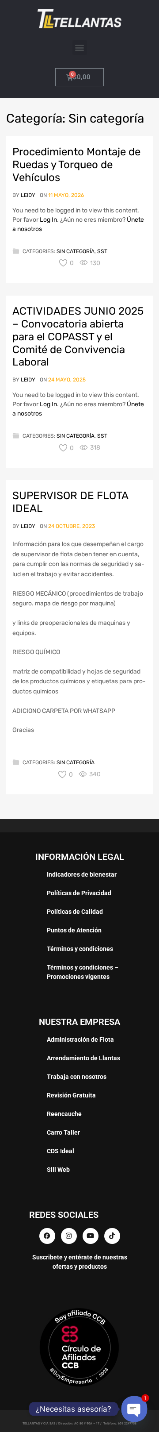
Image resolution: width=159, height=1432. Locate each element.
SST (102, 251)
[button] (79, 47)
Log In (48, 219)
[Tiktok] (112, 1236)
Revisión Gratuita (71, 1095)
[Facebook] (47, 1236)
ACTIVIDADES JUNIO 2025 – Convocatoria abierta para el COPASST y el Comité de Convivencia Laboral (78, 336)
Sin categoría (76, 251)
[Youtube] (90, 1236)
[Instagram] (69, 1236)
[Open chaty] (134, 1409)
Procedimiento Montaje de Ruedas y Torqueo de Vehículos (76, 165)
